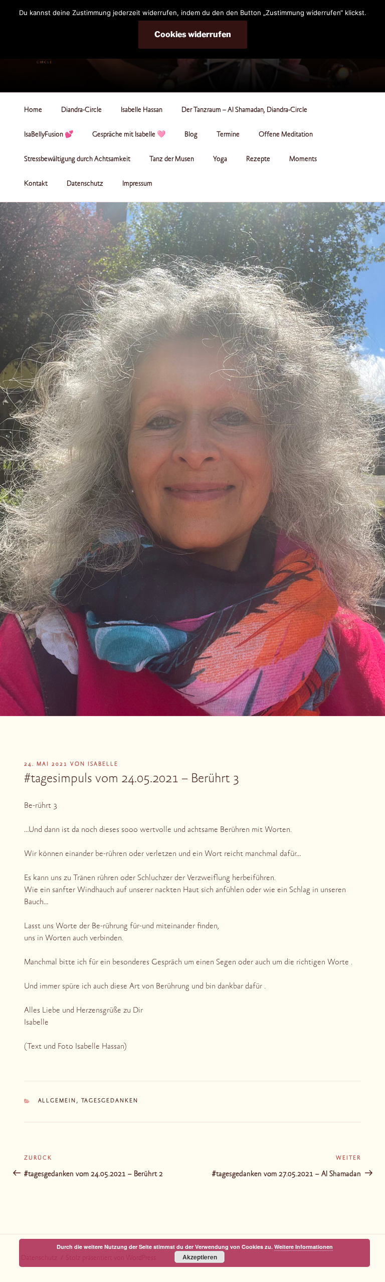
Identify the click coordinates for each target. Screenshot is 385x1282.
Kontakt (36, 184)
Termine (228, 134)
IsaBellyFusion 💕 (48, 134)
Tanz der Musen (171, 159)
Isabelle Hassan (141, 110)
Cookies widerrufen (192, 34)
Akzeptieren (199, 1256)
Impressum (137, 184)
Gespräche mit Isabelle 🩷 (128, 134)
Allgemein (57, 1101)
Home (33, 110)
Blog (191, 134)
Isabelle (103, 764)
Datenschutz (85, 184)
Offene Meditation (286, 134)
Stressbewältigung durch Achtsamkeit (77, 159)
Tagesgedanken (110, 1101)
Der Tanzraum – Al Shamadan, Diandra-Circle (244, 110)
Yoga (220, 159)
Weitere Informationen (303, 1246)
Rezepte (258, 159)
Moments (303, 159)
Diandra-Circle (81, 110)
